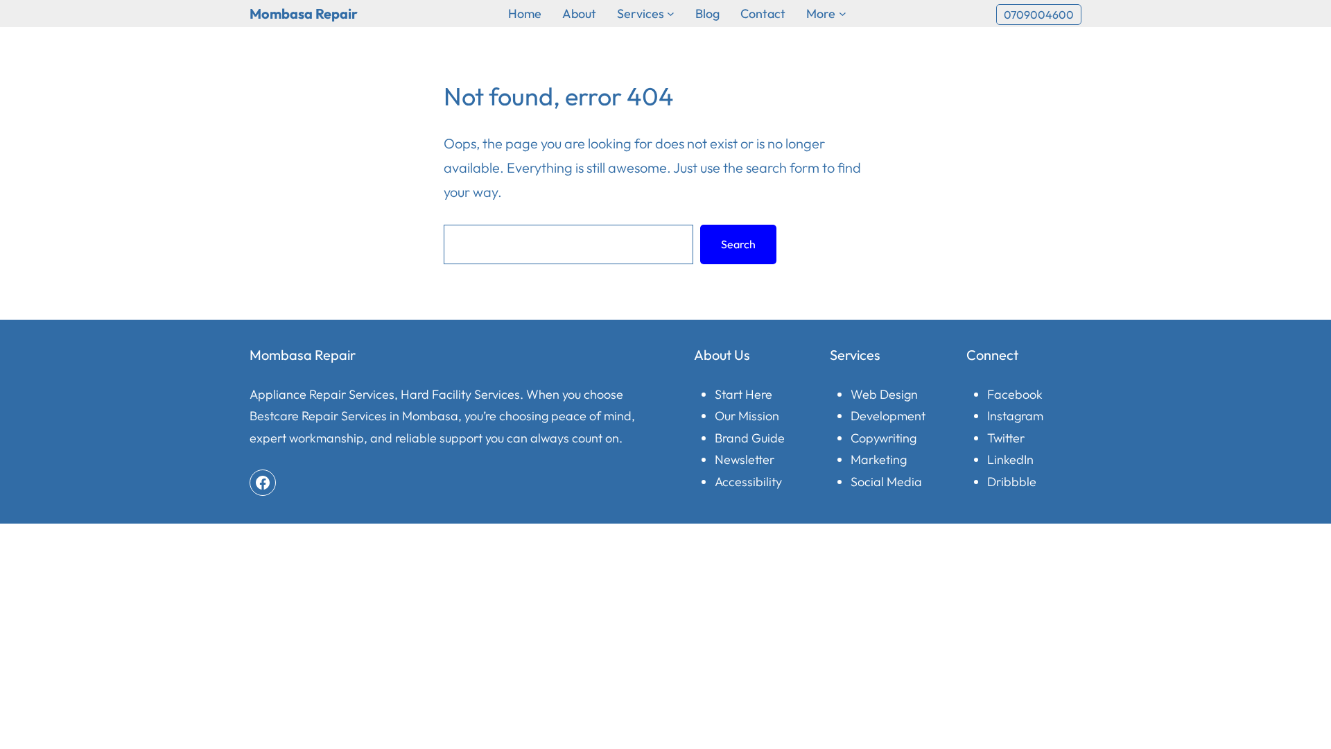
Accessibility (748, 482)
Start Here (743, 394)
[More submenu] (842, 13)
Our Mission (747, 416)
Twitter (1006, 438)
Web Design (884, 394)
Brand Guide (750, 438)
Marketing (879, 459)
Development (888, 416)
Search (738, 244)
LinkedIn (1010, 459)
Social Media (886, 482)
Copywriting (883, 438)
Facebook (1015, 394)
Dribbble (1011, 482)
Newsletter (744, 459)
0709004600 (1039, 14)
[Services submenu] (671, 13)
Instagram (1015, 416)
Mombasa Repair (304, 13)
